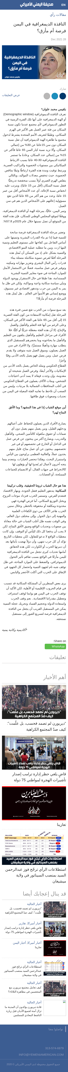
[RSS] (30, 1038)
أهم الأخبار (54, 677)
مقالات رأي (58, 14)
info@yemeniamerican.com (41, 1054)
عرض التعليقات (11, 95)
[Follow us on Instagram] (38, 1038)
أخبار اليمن (19, 942)
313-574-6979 (54, 1048)
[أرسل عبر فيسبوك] (62, 96)
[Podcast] (22, 1038)
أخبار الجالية (34, 904)
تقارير (22, 923)
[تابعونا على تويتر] (54, 1038)
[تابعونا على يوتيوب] (46, 1038)
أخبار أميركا (34, 923)
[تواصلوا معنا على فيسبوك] (62, 1038)
